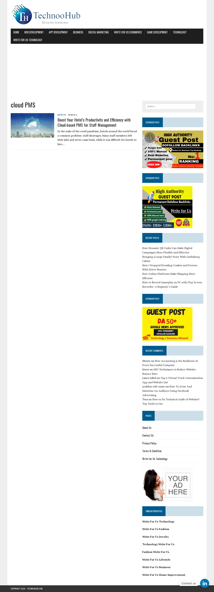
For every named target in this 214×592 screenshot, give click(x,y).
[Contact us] (204, 583)
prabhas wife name (153, 386)
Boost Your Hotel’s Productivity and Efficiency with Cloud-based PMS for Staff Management (94, 122)
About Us (146, 428)
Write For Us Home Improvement (163, 575)
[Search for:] (170, 106)
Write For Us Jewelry (155, 537)
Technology (179, 32)
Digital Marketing (98, 32)
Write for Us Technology (27, 40)
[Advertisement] (107, 72)
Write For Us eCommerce (128, 32)
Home (16, 32)
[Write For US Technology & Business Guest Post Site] (107, 14)
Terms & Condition (152, 451)
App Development (58, 32)
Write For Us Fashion (155, 529)
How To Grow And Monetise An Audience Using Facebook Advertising (167, 391)
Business (78, 32)
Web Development (34, 32)
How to (62, 114)
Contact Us (148, 435)
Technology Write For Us (158, 544)
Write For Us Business (156, 567)
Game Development (157, 32)
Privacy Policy (149, 443)
